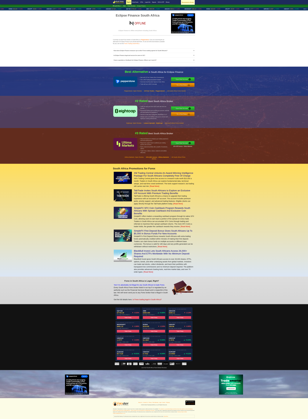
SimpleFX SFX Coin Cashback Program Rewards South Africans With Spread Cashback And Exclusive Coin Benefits (162, 211)
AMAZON (140, 9)
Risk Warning (155, 402)
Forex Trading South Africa (131, 43)
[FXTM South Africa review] (184, 364)
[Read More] (154, 186)
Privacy (150, 402)
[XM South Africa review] (123, 364)
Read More (166, 416)
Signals (154, 2)
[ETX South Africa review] (172, 364)
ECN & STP (161, 2)
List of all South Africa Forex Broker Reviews (154, 367)
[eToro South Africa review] (160, 364)
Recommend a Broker (188, 2)
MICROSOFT (161, 9)
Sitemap (168, 402)
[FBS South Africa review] (129, 364)
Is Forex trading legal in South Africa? (147, 300)
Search (163, 402)
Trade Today (128, 317)
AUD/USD (81, 9)
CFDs (141, 2)
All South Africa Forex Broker (176, 91)
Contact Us (145, 402)
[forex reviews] (121, 405)
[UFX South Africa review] (147, 364)
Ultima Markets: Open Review (134, 157)
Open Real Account (182, 79)
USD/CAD (22, 9)
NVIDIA (182, 9)
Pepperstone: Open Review (133, 91)
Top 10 (129, 2)
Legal (160, 402)
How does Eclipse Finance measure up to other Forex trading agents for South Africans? (154, 51)
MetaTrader (135, 2)
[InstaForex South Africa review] (135, 364)
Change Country (190, 403)
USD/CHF (62, 9)
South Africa (117, 6)
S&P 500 (102, 9)
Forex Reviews (131, 6)
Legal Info (147, 2)
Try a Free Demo (182, 85)
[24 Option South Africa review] (178, 364)
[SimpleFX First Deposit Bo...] (123, 241)
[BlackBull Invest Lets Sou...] (123, 261)
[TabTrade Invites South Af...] (123, 201)
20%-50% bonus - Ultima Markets (182, 146)
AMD (121, 9)
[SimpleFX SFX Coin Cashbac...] (123, 218)
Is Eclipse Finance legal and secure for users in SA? (154, 55)
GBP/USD (42, 9)
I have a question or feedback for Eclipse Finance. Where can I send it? (154, 60)
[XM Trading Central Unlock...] (123, 183)
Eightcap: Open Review (133, 123)
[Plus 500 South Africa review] (117, 364)
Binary (167, 2)
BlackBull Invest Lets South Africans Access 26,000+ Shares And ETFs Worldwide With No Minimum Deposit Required (161, 254)
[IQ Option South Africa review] (166, 364)
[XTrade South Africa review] (141, 364)
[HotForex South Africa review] (153, 364)
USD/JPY (3, 9)
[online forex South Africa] (118, 3)
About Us (140, 402)
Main (124, 6)
